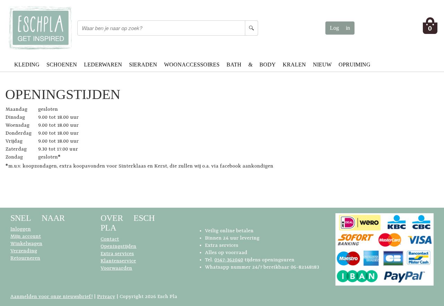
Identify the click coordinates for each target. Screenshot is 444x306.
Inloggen (20, 229)
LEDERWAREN (103, 64)
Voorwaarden (116, 268)
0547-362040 (228, 260)
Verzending (23, 251)
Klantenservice (118, 261)
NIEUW (322, 64)
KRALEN (294, 64)
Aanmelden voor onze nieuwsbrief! (51, 297)
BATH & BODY (251, 64)
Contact (110, 239)
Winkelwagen (26, 244)
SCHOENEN (61, 64)
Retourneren (25, 258)
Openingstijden (118, 247)
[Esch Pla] (40, 28)
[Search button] (251, 28)
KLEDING (27, 64)
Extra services (117, 254)
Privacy (106, 297)
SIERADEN (143, 64)
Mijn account (25, 237)
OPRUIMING (354, 64)
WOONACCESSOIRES (192, 64)
